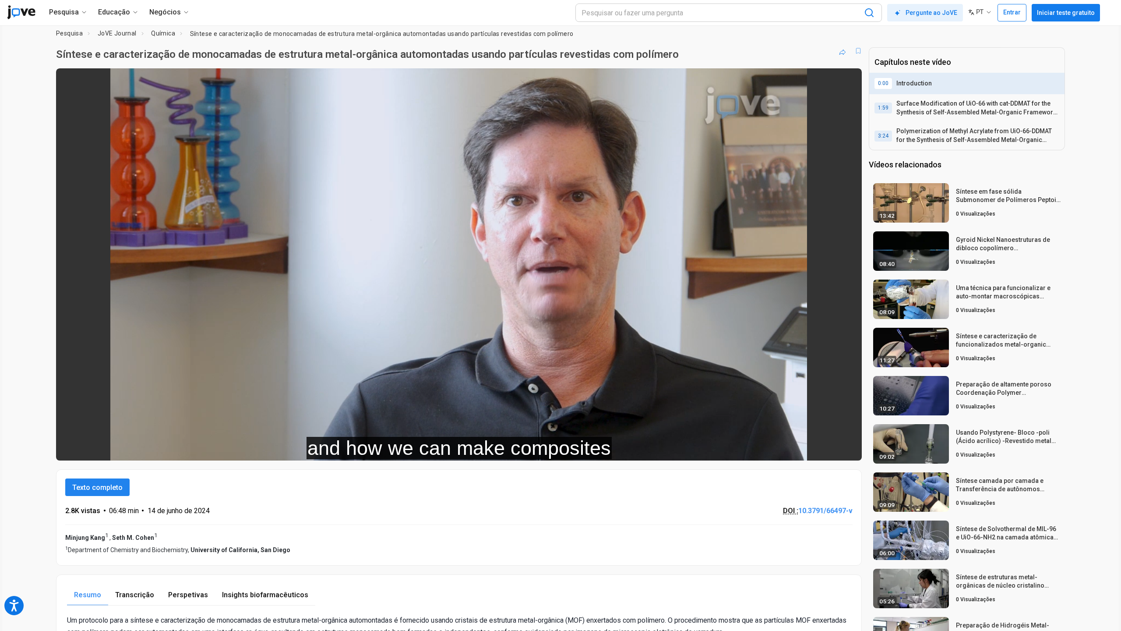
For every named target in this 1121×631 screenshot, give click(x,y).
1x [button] (810, 448)
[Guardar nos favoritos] (858, 50)
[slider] (411, 448)
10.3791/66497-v (825, 511)
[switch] (759, 448)
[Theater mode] (848, 448)
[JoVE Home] (21, 12)
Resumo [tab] (87, 595)
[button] (848, 80)
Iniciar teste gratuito (1066, 12)
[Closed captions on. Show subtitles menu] (828, 448)
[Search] (869, 12)
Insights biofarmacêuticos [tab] (265, 595)
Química (163, 33)
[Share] (842, 50)
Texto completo (97, 487)
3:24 (883, 136)
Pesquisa (69, 33)
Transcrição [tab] (134, 595)
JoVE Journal (117, 33)
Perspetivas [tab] (188, 595)
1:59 (883, 108)
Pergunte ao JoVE (931, 12)
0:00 (883, 83)
